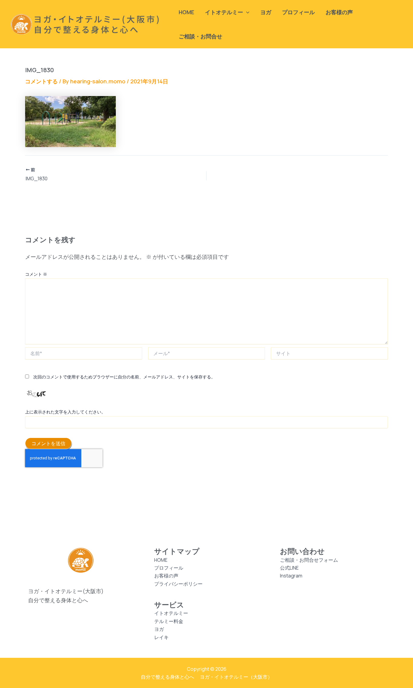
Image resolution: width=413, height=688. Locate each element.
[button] (246, 12)
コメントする (41, 81)
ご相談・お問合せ (200, 36)
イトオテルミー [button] (224, 12)
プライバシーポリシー (178, 583)
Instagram (291, 575)
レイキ (161, 637)
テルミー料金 (168, 621)
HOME (186, 12)
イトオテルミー (171, 613)
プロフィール (298, 12)
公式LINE (289, 567)
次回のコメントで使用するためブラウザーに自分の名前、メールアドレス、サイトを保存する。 (124, 377)
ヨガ (265, 12)
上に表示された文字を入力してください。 (65, 412)
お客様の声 (339, 12)
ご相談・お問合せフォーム (309, 560)
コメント (36, 274)
